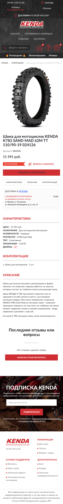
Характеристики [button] (14, 182)
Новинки (23, 39)
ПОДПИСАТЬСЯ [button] (32, 412)
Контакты (39, 39)
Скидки (42, 469)
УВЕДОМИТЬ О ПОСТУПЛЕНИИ (31, 172)
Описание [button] (32, 182)
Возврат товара (46, 453)
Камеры (53, 55)
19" (15, 247)
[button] (15, 9)
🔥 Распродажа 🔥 (16, 55)
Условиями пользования (29, 421)
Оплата (42, 449)
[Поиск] (4, 48)
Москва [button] (23, 191)
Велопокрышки (37, 55)
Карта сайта (13, 469)
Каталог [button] (15, 34)
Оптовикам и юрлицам (38, 34)
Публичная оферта (16, 473)
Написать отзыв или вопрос (31, 357)
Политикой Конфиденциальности (46, 419)
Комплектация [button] (49, 182)
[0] (56, 48)
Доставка (43, 444)
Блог (41, 464)
